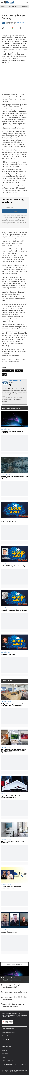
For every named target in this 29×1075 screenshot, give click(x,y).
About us (4, 1050)
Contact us (5, 1053)
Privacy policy (5, 1036)
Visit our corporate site (14, 1017)
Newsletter (24, 28)
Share (5, 28)
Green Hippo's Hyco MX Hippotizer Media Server (15, 998)
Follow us (16, 28)
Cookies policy (6, 1039)
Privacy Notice (22, 217)
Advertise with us (6, 1046)
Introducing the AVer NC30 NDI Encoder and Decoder (13, 1005)
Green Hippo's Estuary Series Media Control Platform (13, 986)
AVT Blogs (19, 371)
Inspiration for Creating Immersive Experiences (15, 979)
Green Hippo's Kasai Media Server (15, 992)
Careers (4, 1057)
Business (4, 11)
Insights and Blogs (7, 371)
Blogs (4, 375)
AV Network (20, 22)
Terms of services (21, 215)
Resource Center (13, 6)
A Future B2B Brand (7, 1061)
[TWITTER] (10, 385)
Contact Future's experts (8, 1032)
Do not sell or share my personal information (14, 1064)
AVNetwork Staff (11, 22)
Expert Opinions (12, 11)
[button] (2, 2)
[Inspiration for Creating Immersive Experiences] (14, 974)
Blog (3, 23)
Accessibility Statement (8, 1043)
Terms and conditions (8, 1028)
